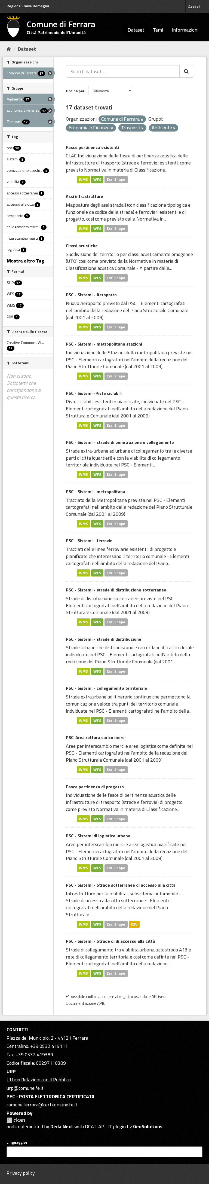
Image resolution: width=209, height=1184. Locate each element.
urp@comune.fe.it (25, 1088)
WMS (83, 179)
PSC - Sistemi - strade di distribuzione (103, 639)
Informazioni (185, 29)
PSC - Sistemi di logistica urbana (98, 835)
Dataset (136, 29)
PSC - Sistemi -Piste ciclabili (94, 393)
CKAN (16, 1120)
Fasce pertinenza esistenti (92, 147)
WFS (97, 179)
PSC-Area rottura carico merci (95, 737)
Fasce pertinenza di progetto (95, 786)
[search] (186, 71)
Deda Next (61, 1126)
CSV (134, 924)
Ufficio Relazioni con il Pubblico (39, 1079)
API (154, 996)
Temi (158, 29)
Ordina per (75, 91)
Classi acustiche (82, 245)
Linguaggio (16, 1142)
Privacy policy (21, 1173)
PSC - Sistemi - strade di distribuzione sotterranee (116, 590)
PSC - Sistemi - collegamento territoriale (106, 688)
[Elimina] (142, 119)
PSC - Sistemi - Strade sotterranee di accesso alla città (121, 885)
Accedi (194, 6)
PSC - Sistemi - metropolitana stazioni (104, 344)
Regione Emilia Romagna (28, 6)
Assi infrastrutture (84, 196)
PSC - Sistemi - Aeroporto (91, 294)
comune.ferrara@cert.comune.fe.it (42, 1104)
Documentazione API (84, 1003)
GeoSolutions (147, 1126)
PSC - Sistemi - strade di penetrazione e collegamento (120, 442)
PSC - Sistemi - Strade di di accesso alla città (110, 941)
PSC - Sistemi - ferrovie (89, 540)
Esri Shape (116, 179)
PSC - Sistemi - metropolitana (95, 491)
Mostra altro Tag (25, 260)
